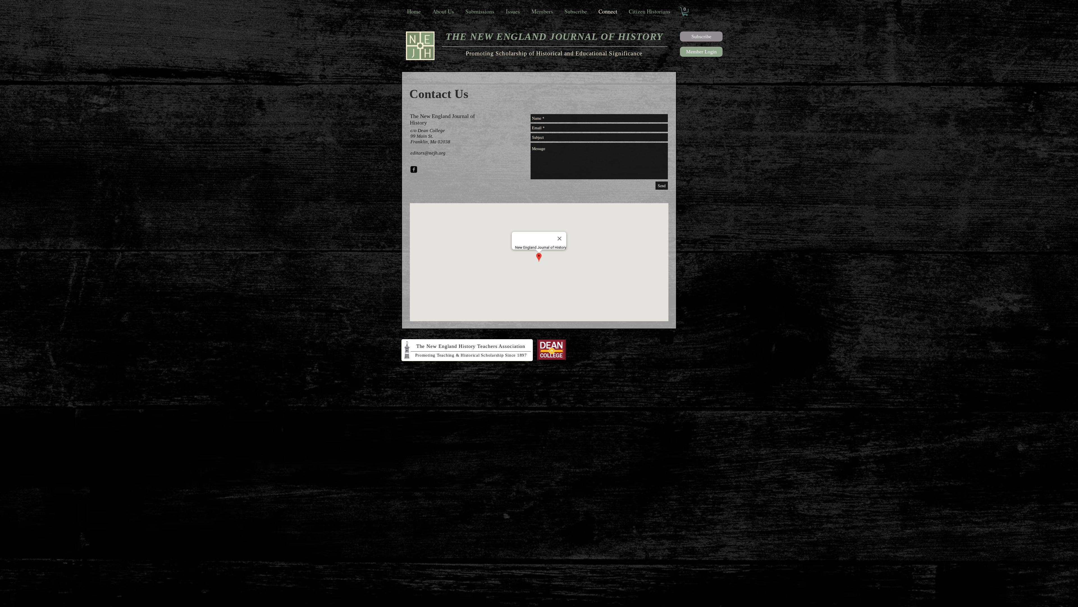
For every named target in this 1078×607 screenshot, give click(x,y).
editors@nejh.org (428, 153)
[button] (685, 11)
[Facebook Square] (413, 169)
